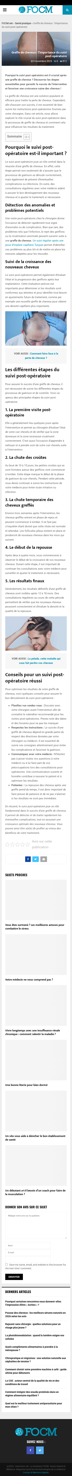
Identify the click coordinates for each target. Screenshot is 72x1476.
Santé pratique (23, 23)
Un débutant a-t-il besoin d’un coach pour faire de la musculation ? (35, 1192)
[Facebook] (30, 1450)
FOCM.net (7, 23)
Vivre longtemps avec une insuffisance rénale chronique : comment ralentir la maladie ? (32, 1032)
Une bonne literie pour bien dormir (26, 1085)
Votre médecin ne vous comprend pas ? (29, 979)
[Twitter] (40, 1450)
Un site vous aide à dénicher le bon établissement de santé (35, 1138)
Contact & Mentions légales (36, 1472)
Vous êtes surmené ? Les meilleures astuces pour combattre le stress (34, 927)
